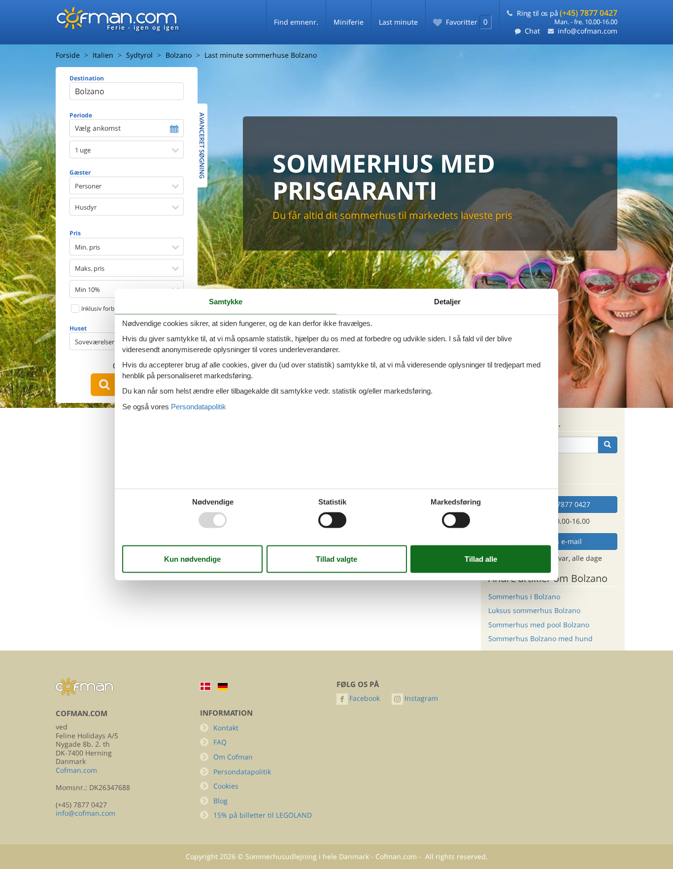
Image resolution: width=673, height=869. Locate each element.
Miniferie (349, 22)
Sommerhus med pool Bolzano (538, 624)
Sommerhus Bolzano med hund (540, 638)
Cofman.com (76, 770)
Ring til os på (567, 13)
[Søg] (607, 444)
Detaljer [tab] (447, 301)
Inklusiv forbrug (102, 308)
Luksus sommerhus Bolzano (534, 610)
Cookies (225, 786)
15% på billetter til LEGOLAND (262, 815)
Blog (220, 800)
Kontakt (225, 727)
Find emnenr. (296, 22)
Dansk (205, 686)
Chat (532, 31)
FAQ (220, 742)
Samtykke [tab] (225, 301)
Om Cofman (233, 756)
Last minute (398, 22)
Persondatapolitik (242, 771)
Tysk (223, 686)
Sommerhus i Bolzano (524, 596)
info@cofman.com (587, 31)
